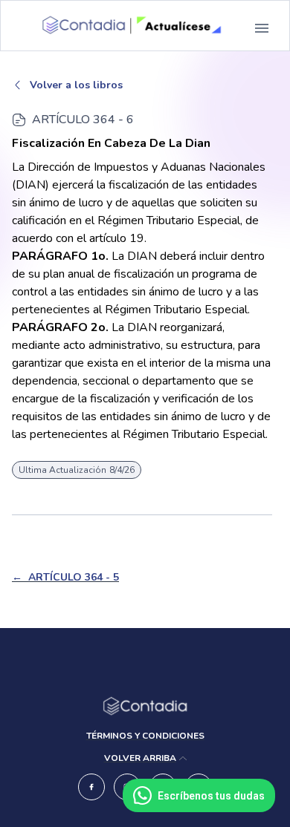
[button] (262, 28)
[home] (126, 28)
